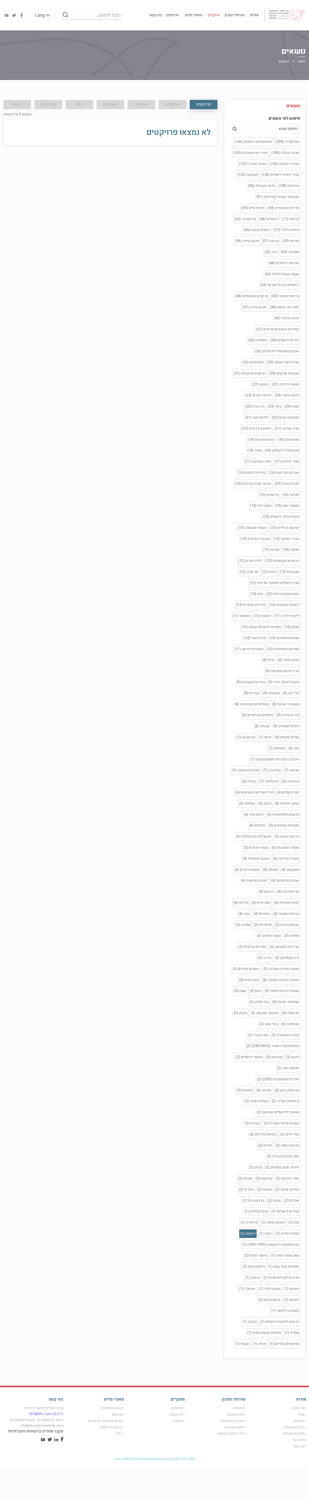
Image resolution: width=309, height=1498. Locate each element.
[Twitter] (14, 15)
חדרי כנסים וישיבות (230, 1433)
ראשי (302, 61)
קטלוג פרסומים (111, 1408)
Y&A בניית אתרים (183, 1458)
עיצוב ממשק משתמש (154, 1458)
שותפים (299, 1420)
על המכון (298, 1408)
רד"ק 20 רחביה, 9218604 (46, 1413)
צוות (301, 1414)
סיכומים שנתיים (293, 1433)
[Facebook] (21, 15)
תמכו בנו (298, 1439)
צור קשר (55, 1399)
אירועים (172, 15)
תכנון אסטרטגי (233, 1427)
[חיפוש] (65, 15)
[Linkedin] (56, 1440)
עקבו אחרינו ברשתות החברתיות (35, 1431)
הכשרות (238, 1408)
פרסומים (177, 1408)
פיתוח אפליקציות (126, 1458)
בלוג (119, 1433)
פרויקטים (176, 1414)
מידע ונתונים (235, 1414)
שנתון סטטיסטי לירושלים (105, 1420)
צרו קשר (155, 15)
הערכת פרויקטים (232, 1420)
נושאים (178, 1420)
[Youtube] (7, 15)
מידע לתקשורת (294, 1427)
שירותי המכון (235, 15)
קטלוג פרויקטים (111, 1427)
